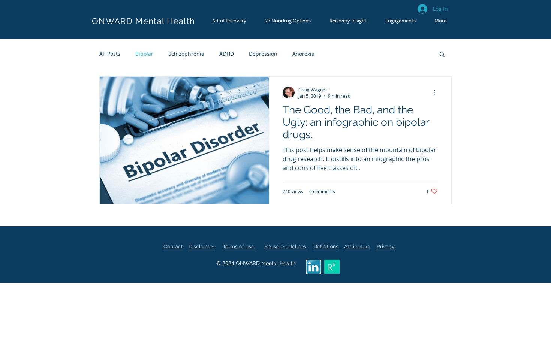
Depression (263, 53)
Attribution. (357, 246)
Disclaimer (201, 246)
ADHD (226, 53)
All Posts (109, 53)
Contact (173, 246)
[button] (229, 20)
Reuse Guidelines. (285, 246)
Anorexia (303, 53)
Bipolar (144, 53)
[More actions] (436, 92)
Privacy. (386, 246)
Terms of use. (239, 246)
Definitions (325, 246)
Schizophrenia (186, 53)
